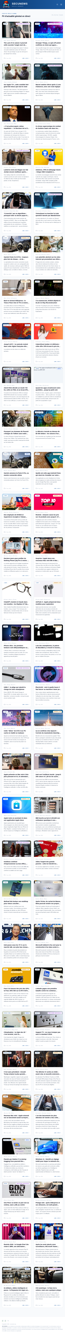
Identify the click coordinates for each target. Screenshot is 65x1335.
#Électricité (39, 684)
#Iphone (5, 643)
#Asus (5, 385)
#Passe (9, 942)
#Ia (4, 1285)
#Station (10, 1156)
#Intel (5, 942)
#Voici (43, 684)
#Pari (13, 1200)
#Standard (47, 1029)
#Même (15, 123)
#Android (42, 470)
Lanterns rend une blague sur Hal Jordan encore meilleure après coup (16, 172)
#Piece (5, 1200)
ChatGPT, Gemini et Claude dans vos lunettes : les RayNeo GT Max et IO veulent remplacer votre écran (16, 604)
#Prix (12, 986)
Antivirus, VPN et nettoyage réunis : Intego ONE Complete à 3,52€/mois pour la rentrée (48, 172)
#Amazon (42, 512)
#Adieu (37, 859)
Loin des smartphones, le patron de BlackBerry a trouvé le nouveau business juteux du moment (48, 648)
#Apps (40, 385)
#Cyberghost (38, 341)
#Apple (5, 82)
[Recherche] (57, 4)
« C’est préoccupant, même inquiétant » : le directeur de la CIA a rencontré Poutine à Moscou (16, 128)
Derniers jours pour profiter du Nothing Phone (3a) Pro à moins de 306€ (16, 560)
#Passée (5, 1156)
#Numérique (38, 1285)
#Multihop (15, 898)
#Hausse (9, 986)
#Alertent (43, 254)
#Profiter (15, 555)
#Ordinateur (48, 815)
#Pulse (46, 470)
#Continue (12, 859)
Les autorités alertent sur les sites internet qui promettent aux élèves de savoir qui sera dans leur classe (48, 259)
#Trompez (42, 1029)
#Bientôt (42, 1156)
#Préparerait (47, 599)
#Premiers (14, 643)
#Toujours (14, 254)
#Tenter (9, 1200)
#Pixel (14, 1241)
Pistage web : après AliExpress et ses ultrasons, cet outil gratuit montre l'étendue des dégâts (48, 1205)
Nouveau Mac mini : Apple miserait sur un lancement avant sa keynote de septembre (16, 1118)
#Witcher (38, 1069)
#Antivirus (38, 167)
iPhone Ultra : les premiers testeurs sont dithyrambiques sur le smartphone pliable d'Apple (16, 648)
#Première (47, 986)
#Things (42, 40)
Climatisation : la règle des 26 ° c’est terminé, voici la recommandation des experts (15, 1034)
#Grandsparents (47, 859)
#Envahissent (46, 385)
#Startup (15, 1156)
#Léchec (37, 898)
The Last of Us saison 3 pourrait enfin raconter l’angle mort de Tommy (15, 45)
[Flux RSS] (8, 1320)
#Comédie (10, 82)
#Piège (8, 684)
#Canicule (10, 341)
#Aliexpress (14, 298)
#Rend (10, 167)
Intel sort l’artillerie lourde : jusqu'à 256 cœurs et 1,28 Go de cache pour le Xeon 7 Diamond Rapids (48, 777)
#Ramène (41, 82)
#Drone (37, 123)
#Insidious (6, 859)
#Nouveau (6, 1113)
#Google (10, 1241)
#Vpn (42, 167)
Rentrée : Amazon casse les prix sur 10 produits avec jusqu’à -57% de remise (48, 517)
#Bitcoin (38, 428)
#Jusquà (5, 341)
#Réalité (13, 728)
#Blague (14, 167)
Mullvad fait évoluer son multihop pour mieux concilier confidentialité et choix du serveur (16, 904)
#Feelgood (14, 82)
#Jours (10, 555)
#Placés (41, 1241)
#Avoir (37, 1241)
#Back (5, 298)
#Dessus (47, 428)
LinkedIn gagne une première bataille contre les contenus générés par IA (46, 991)
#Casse (46, 512)
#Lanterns (6, 167)
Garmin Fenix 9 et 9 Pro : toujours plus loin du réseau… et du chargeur (16, 259)
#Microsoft (38, 942)
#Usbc (5, 684)
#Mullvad (6, 898)
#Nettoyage (46, 167)
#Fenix (9, 254)
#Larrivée (47, 728)
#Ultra (9, 643)
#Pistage (38, 1200)
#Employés (6, 512)
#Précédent (9, 1069)
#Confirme (38, 728)
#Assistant (13, 815)
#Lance (46, 555)
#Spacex (42, 728)
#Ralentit (13, 684)
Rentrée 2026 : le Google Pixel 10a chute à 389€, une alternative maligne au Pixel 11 (16, 1247)
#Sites (48, 254)
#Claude (14, 599)
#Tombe (43, 341)
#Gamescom (38, 298)
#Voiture (47, 1285)
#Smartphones (42, 643)
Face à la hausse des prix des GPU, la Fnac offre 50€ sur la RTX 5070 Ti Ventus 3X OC (16, 991)
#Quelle (37, 470)
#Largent (41, 859)
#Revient (15, 341)
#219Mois (48, 341)
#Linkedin (38, 986)
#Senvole (42, 428)
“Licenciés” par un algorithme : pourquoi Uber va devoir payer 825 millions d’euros (16, 216)
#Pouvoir (11, 428)
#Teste (9, 815)
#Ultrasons (49, 1200)
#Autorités (38, 254)
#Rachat (41, 898)
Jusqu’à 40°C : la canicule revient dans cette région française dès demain (16, 346)
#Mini (12, 1113)
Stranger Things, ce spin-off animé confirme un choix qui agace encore (48, 45)
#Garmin (5, 254)
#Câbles (13, 1285)
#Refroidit (42, 815)
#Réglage (47, 1156)
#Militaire (8, 1285)
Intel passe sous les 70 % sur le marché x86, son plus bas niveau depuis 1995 (16, 947)
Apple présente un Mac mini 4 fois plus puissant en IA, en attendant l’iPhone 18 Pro (16, 777)
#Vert (47, 942)
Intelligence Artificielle (23, 23)
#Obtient (43, 942)
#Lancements (38, 1113)
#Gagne (42, 986)
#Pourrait (13, 40)
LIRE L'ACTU (25, 58)
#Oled (13, 385)
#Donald (14, 1069)
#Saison (9, 40)
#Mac (10, 1113)
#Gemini (10, 599)
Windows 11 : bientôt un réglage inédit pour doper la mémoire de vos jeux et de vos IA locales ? (47, 1161)
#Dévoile (9, 385)
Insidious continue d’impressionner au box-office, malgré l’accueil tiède (15, 864)
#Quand (37, 385)
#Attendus (44, 1113)
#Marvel (37, 82)
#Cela (46, 1069)
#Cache (8, 728)
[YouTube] (5, 1320)
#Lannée (49, 1113)
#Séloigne (15, 428)
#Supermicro (16, 512)
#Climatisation (7, 1029)
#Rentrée (38, 512)
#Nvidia (42, 298)
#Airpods (38, 599)
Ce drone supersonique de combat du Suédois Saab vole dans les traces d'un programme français (48, 128)
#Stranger (38, 40)
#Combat (48, 123)
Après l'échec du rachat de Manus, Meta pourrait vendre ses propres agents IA (48, 904)
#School (9, 298)
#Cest (5, 123)
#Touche (37, 815)
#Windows (38, 1156)
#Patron (47, 643)
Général (27, 107)
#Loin (37, 643)
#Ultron (46, 82)
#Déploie (47, 298)
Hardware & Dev (57, 107)
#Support (38, 1029)
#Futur (42, 1285)
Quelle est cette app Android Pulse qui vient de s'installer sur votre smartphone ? (48, 475)
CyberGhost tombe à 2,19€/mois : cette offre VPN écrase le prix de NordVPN (48, 346)
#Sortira (42, 1069)
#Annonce (10, 470)
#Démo (5, 728)
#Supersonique (42, 123)
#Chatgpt (6, 599)
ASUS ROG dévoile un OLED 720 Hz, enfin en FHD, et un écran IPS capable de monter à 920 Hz (16, 390)
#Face (5, 986)
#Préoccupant (10, 123)
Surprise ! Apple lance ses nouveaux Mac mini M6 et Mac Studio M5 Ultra (46, 560)
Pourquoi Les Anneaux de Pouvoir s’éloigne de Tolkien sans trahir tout (16, 434)
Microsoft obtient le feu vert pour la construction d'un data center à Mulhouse (48, 947)
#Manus (45, 898)
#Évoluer (11, 898)
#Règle (13, 1029)
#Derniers (6, 555)
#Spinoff (47, 40)
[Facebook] (2, 1320)
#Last (5, 40)
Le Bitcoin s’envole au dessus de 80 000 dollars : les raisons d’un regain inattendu (48, 434)
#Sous (12, 942)
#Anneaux (6, 428)
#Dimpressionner (18, 859)
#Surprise (38, 555)
